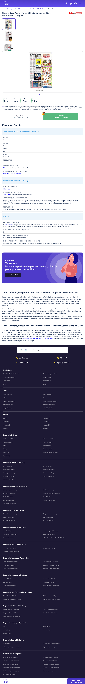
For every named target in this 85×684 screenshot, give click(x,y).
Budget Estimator (7, 408)
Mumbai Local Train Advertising (12, 599)
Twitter (5, 421)
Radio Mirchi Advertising (10, 514)
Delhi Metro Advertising (49, 596)
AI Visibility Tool (47, 408)
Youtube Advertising (48, 473)
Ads (44, 397)
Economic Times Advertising (51, 565)
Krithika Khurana (48, 630)
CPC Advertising (7, 466)
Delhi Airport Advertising (10, 534)
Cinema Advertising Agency (10, 664)
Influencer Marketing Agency (51, 664)
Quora (5, 428)
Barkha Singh (6, 630)
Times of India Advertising (10, 561)
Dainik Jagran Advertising (10, 568)
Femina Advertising (48, 582)
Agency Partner (63, 362)
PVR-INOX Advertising (9, 548)
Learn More (13, 275)
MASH (4, 397)
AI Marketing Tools (8, 404)
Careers (45, 384)
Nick (4, 626)
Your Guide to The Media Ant (11, 374)
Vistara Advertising (8, 537)
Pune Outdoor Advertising (50, 613)
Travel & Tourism (47, 442)
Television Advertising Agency (51, 667)
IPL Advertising (7, 643)
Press (44, 428)
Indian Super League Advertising (12, 647)
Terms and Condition (9, 377)
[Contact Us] (70, 3)
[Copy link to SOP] (8, 216)
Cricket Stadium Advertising (10, 596)
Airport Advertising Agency (10, 657)
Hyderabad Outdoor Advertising (12, 616)
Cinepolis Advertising (49, 548)
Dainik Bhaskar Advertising (50, 561)
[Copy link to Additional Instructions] (27, 180)
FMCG (4, 445)
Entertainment (47, 445)
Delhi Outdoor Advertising (50, 609)
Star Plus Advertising (8, 500)
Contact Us (23, 358)
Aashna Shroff (7, 633)
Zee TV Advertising (8, 497)
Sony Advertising (47, 497)
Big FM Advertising (48, 517)
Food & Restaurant (8, 442)
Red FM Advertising (8, 517)
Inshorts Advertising (48, 476)
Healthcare (6, 452)
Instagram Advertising (9, 479)
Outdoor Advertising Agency (11, 671)
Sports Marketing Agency (50, 671)
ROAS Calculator (47, 394)
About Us (64, 358)
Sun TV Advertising (48, 490)
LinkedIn (45, 421)
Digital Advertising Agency (50, 657)
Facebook (45, 418)
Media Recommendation (49, 401)
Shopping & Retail (8, 438)
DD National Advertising (10, 490)
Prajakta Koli (46, 626)
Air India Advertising (8, 531)
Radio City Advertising (49, 520)
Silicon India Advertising (9, 585)
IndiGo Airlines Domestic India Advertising (54, 537)
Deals (4, 384)
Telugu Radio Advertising (50, 514)
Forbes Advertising (8, 578)
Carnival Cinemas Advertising (11, 551)
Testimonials (6, 380)
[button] (42, 131)
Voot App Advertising (9, 473)
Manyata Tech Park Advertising (51, 599)
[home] (5, 5)
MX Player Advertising (49, 469)
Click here (6, 168)
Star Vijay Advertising (9, 493)
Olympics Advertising (49, 647)
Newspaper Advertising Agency (11, 667)
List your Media (47, 377)
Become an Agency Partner (50, 374)
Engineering (6, 456)
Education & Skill (47, 449)
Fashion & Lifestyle (48, 438)
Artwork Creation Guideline (12, 173)
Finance (5, 449)
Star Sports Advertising (9, 503)
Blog (4, 418)
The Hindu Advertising (9, 565)
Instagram (6, 425)
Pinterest (45, 425)
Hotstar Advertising (8, 476)
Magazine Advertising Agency (11, 660)
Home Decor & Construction (50, 452)
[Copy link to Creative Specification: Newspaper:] (38, 131)
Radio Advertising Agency (50, 660)
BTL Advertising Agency (9, 674)
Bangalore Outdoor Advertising (11, 613)
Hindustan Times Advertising (51, 568)
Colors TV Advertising (49, 500)
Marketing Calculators (9, 401)
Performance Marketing (9, 469)
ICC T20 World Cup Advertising (51, 643)
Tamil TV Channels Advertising (51, 493)
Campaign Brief (7, 394)
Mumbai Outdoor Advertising (11, 609)
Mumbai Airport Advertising (50, 531)
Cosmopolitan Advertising (50, 578)
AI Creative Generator (49, 404)
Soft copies (8, 225)
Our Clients (23, 362)
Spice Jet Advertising (49, 534)
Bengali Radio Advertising (10, 520)
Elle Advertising (7, 582)
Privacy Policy (47, 380)
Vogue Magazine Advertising (51, 585)
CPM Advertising (47, 466)
